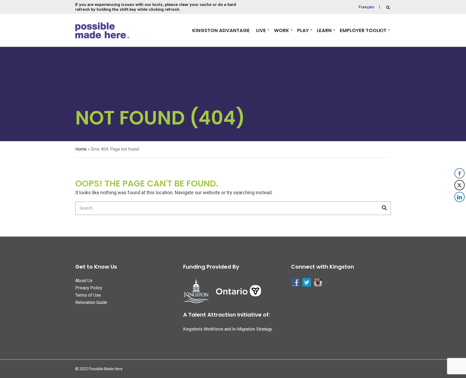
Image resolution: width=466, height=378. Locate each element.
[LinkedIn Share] (459, 197)
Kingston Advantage (221, 30)
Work (281, 30)
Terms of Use (88, 295)
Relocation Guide (91, 302)
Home (81, 149)
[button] (460, 207)
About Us (83, 280)
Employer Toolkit (363, 30)
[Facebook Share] (459, 173)
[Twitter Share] (459, 185)
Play (303, 30)
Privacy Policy (88, 287)
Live (261, 30)
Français (366, 7)
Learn (324, 30)
